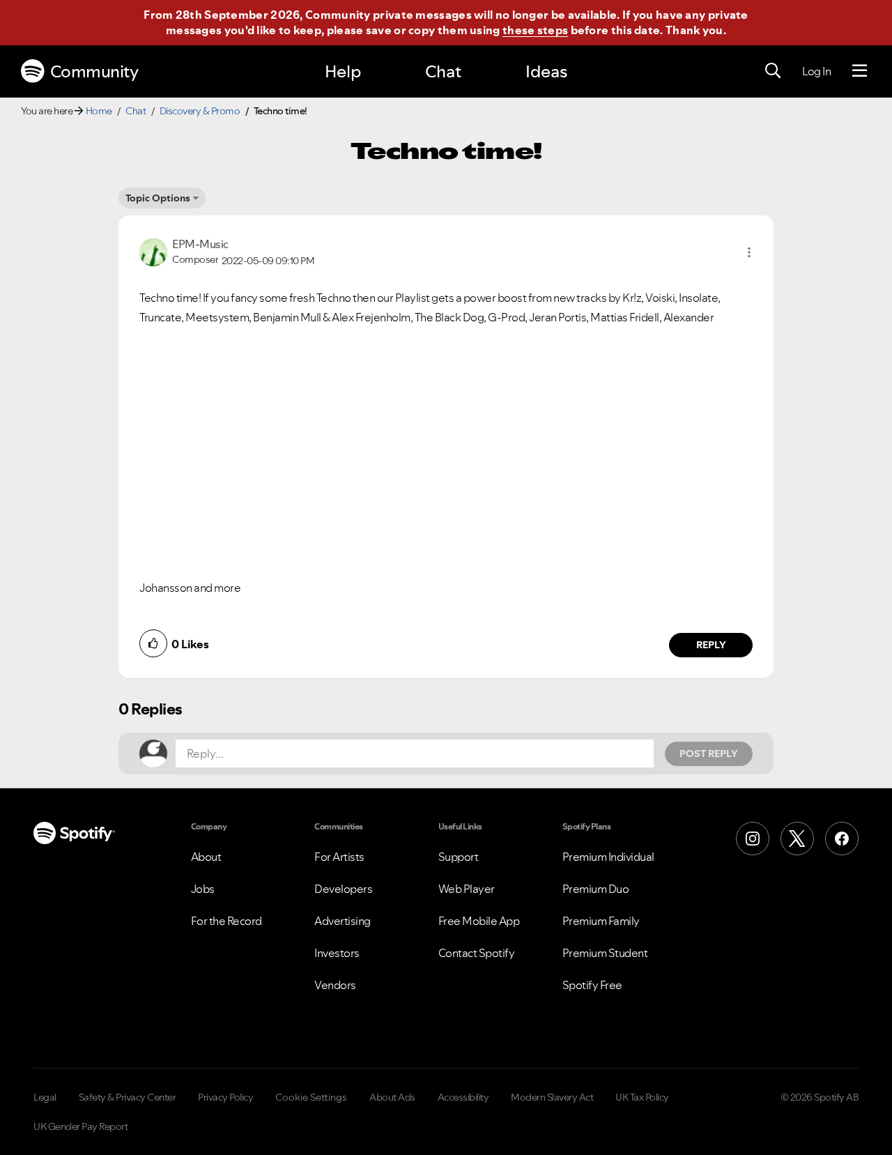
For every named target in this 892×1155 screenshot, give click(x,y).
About (206, 856)
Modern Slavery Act (552, 1097)
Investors (337, 953)
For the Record (226, 920)
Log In (816, 71)
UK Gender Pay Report (80, 1126)
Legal (44, 1097)
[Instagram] (752, 838)
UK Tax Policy (642, 1097)
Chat (443, 71)
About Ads (392, 1097)
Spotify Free (592, 985)
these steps (535, 30)
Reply (711, 645)
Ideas (546, 71)
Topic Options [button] (157, 198)
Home (99, 111)
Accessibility (463, 1097)
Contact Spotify (476, 953)
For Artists (339, 856)
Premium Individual (608, 856)
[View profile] (153, 251)
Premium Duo (595, 888)
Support (458, 856)
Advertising (342, 920)
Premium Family (601, 920)
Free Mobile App (479, 920)
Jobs (203, 888)
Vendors (335, 985)
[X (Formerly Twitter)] (797, 838)
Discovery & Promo (200, 111)
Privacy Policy (225, 1097)
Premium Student (605, 953)
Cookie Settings (311, 1097)
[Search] (773, 71)
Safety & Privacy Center (127, 1097)
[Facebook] (842, 838)
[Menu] (859, 71)
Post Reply (708, 753)
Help (343, 71)
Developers (343, 888)
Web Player (466, 888)
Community (94, 71)
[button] (749, 252)
